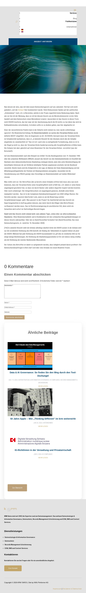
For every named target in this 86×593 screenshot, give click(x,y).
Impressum (57, 589)
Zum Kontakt (12, 568)
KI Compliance (55, 380)
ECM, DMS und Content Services (16, 548)
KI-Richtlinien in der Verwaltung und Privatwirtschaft (43, 450)
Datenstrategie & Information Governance (33, 380)
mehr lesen (43, 386)
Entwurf (21, 110)
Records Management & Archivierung (18, 545)
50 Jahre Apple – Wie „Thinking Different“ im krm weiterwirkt (43, 419)
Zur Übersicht (17, 488)
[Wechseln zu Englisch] (49, 31)
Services (73, 13)
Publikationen (71, 21)
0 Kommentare (53, 72)
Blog (75, 18)
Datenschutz (41, 72)
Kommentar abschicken (14, 317)
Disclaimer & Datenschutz (72, 589)
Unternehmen (71, 27)
